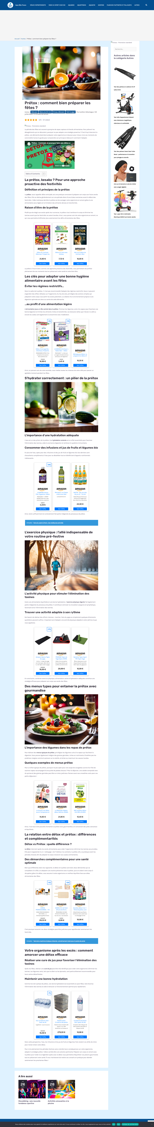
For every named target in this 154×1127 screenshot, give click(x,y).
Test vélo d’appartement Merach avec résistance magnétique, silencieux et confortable (124, 120)
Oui (114, 1124)
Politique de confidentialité (130, 1124)
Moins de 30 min (45, 112)
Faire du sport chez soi (57, 5)
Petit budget (70, 112)
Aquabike (71, 5)
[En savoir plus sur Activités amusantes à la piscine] (61, 1089)
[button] (146, 5)
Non (118, 1124)
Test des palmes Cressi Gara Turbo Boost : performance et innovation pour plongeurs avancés (124, 154)
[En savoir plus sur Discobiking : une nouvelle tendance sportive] (32, 1089)
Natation (101, 5)
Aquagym (92, 5)
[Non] (152, 1124)
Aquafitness (81, 5)
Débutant (34, 112)
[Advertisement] (77, 24)
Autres (136, 5)
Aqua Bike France (20, 5)
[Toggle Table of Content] (43, 173)
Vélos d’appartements (38, 5)
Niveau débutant (58, 112)
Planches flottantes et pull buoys (119, 5)
